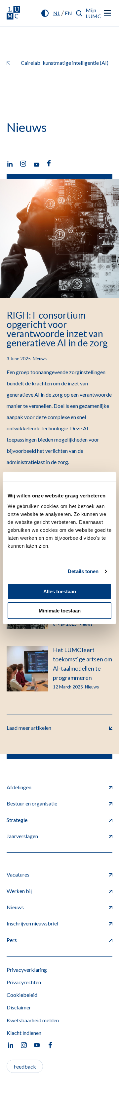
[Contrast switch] (45, 13)
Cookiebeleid (22, 995)
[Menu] (107, 13)
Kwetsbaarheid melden (33, 1020)
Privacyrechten (24, 982)
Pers (12, 940)
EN (68, 13)
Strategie (17, 820)
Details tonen (83, 571)
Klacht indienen (24, 1033)
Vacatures (18, 874)
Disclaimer (19, 1007)
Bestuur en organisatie (32, 803)
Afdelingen (19, 787)
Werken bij (19, 891)
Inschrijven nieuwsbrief (33, 923)
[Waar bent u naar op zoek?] (79, 13)
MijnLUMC (93, 13)
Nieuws (15, 907)
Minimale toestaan (60, 610)
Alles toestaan (59, 591)
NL (56, 13)
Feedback (25, 1066)
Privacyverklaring (27, 969)
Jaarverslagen (22, 836)
